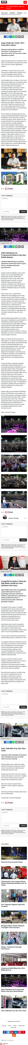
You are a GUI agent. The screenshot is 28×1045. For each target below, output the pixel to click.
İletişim (15, 1025)
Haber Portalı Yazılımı (9, 1040)
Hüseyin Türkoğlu (13, 518)
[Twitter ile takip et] (8, 1032)
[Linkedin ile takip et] (16, 1032)
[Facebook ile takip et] (25, 518)
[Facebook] (5, 36)
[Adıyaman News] (4, 2)
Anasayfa (4, 1025)
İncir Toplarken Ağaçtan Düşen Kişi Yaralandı (15, 7)
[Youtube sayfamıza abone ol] (12, 1032)
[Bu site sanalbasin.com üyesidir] (4, 1043)
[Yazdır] (19, 36)
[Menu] (25, 2)
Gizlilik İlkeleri (21, 1025)
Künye (9, 1025)
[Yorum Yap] (22, 36)
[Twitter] (8, 36)
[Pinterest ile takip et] (23, 1032)
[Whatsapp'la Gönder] (13, 36)
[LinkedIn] (10, 36)
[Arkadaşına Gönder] (16, 36)
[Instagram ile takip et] (20, 1032)
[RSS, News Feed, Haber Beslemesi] (14, 1035)
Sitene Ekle (13, 1027)
